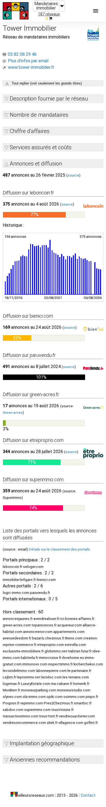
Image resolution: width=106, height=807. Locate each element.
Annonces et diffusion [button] (36, 163)
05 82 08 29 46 (22, 54)
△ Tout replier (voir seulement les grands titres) (44, 83)
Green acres (13, 413)
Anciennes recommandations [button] (45, 759)
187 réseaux (49, 14)
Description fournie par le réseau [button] (49, 98)
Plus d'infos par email (28, 60)
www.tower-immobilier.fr (31, 67)
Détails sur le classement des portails (59, 549)
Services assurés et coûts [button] (40, 147)
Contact (88, 795)
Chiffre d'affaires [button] (29, 131)
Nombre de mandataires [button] (39, 115)
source (73, 175)
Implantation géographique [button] (42, 743)
